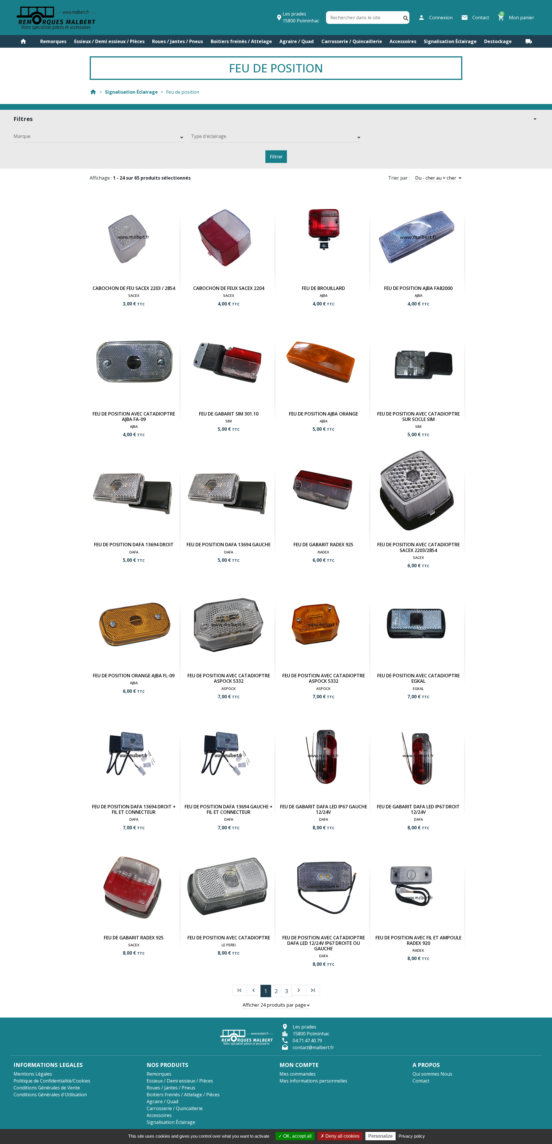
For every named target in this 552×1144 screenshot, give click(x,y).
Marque (22, 136)
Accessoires (403, 41)
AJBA (323, 295)
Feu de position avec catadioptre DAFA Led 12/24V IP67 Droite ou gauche (323, 943)
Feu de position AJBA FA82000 (418, 288)
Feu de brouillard (323, 288)
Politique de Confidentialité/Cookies (52, 1081)
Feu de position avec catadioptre (228, 938)
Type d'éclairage (208, 136)
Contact (421, 1081)
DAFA (133, 552)
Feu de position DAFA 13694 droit (134, 544)
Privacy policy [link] (411, 1136)
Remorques (53, 41)
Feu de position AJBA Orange (323, 414)
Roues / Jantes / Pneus (177, 41)
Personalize (380, 1136)
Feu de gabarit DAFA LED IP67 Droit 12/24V (418, 809)
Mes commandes (297, 1074)
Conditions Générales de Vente (47, 1088)
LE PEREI (229, 944)
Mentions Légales (33, 1074)
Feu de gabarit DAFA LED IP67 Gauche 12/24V (323, 809)
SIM (228, 421)
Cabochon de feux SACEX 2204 (228, 288)
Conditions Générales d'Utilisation (50, 1094)
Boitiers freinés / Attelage (241, 41)
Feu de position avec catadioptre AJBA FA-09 (134, 416)
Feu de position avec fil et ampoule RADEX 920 (418, 940)
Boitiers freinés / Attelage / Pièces (183, 1094)
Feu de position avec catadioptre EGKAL (418, 678)
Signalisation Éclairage (450, 41)
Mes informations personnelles (313, 1081)
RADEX (323, 552)
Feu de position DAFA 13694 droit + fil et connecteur (134, 809)
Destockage (498, 41)
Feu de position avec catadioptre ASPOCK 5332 (228, 678)
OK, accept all (297, 1136)
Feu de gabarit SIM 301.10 (228, 414)
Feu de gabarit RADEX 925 (323, 544)
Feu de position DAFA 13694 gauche (229, 544)
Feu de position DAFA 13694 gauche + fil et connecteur (229, 809)
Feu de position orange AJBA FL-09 (134, 675)
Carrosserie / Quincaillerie (351, 41)
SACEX (133, 295)
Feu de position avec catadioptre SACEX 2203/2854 (418, 547)
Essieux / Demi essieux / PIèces (109, 41)
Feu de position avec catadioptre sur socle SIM (418, 416)
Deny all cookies (341, 1136)
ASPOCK (228, 688)
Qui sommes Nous (432, 1074)
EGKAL (418, 688)
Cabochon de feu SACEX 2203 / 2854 (134, 288)
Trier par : (399, 178)
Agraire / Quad (296, 41)
